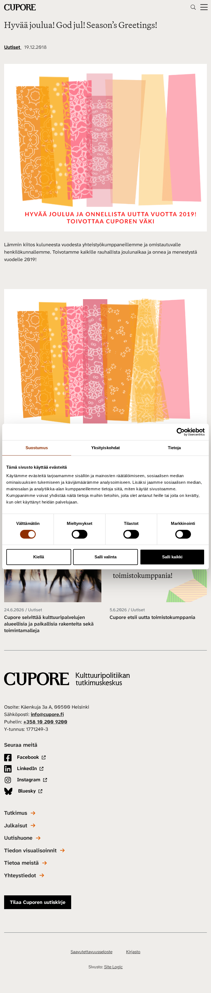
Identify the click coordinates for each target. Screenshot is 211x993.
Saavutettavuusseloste (91, 952)
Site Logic (113, 967)
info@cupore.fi (47, 714)
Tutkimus (15, 813)
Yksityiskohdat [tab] (105, 447)
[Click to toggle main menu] (204, 7)
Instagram (28, 779)
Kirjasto (133, 952)
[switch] (79, 534)
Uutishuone (18, 837)
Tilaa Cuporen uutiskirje (37, 902)
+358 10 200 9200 (45, 721)
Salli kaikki (172, 557)
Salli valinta (105, 557)
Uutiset (12, 47)
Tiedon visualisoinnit (30, 850)
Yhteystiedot (20, 875)
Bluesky (26, 791)
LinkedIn (26, 768)
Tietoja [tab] (174, 447)
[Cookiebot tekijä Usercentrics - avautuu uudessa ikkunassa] (181, 432)
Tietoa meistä (21, 862)
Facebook (27, 757)
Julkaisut (15, 825)
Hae (193, 7)
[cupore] (67, 678)
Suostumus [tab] (37, 447)
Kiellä (38, 557)
